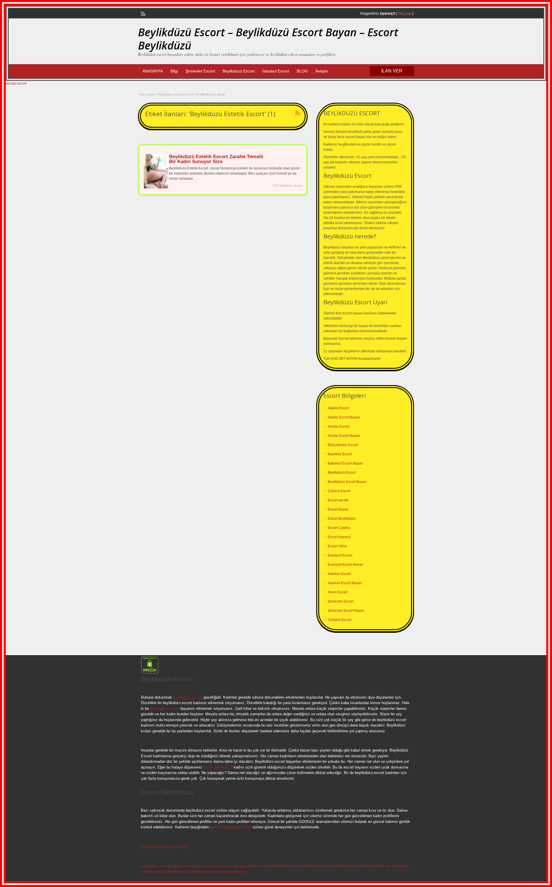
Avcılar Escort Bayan (344, 436)
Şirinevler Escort (200, 71)
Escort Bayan (338, 509)
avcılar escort (16, 83)
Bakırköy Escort (340, 454)
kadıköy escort (204, 871)
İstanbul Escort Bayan (345, 583)
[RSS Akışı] (142, 13)
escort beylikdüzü (217, 767)
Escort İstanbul (339, 537)
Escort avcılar (338, 500)
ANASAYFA (153, 71)
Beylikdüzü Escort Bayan (347, 482)
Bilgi (174, 71)
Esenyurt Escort (340, 555)
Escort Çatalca (339, 528)
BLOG (302, 71)
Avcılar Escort (338, 427)
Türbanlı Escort (339, 620)
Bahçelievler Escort (343, 445)
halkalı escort (182, 866)
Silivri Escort (337, 592)
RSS (183, 846)
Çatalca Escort (339, 491)
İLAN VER (391, 70)
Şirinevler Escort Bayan (346, 611)
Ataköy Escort (338, 408)
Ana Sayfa (146, 94)
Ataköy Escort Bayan (344, 417)
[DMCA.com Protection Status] (149, 672)
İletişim (321, 71)
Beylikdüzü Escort (239, 71)
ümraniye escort (231, 871)
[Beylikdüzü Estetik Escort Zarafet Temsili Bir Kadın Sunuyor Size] (156, 187)
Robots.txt (166, 846)
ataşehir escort (178, 871)
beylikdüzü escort (187, 697)
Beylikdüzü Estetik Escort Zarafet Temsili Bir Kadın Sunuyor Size (216, 159)
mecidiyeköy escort (286, 866)
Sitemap (148, 846)
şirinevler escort (316, 866)
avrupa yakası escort (251, 866)
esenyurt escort (371, 866)
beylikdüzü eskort (164, 708)
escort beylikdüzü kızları (230, 827)
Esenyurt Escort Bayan (345, 565)
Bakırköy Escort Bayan (345, 463)
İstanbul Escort (275, 71)
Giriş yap (404, 14)
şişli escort (204, 866)
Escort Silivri (337, 546)
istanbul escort (153, 871)
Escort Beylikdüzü (342, 519)
